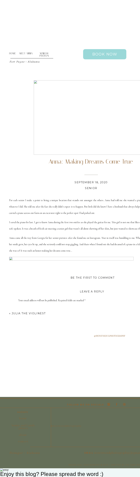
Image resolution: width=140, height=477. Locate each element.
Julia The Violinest (29, 313)
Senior (91, 188)
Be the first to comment (92, 277)
